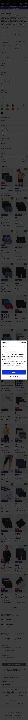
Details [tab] (14, 346)
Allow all (14, 372)
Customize (13, 376)
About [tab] (23, 346)
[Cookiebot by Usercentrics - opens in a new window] (20, 343)
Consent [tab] (5, 346)
